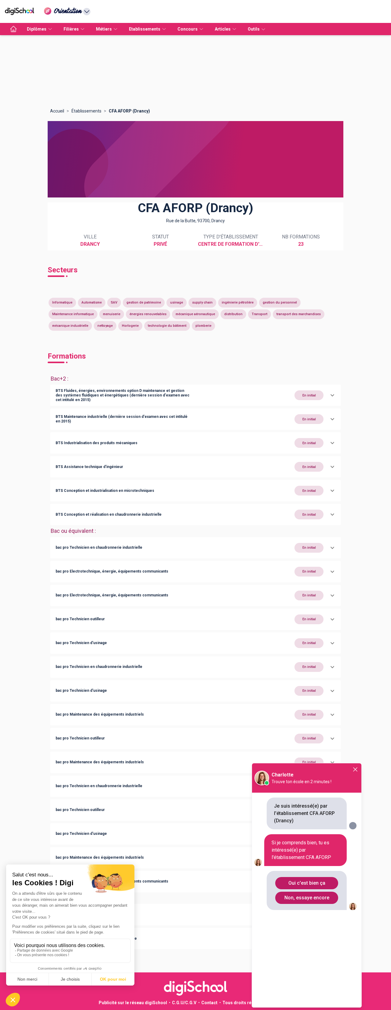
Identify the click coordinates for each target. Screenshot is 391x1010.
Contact (209, 1002)
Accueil (57, 111)
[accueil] (13, 29)
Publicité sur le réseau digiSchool (133, 1002)
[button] (195, 395)
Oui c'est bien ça (306, 883)
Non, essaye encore (306, 898)
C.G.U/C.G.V (184, 1002)
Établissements (86, 111)
